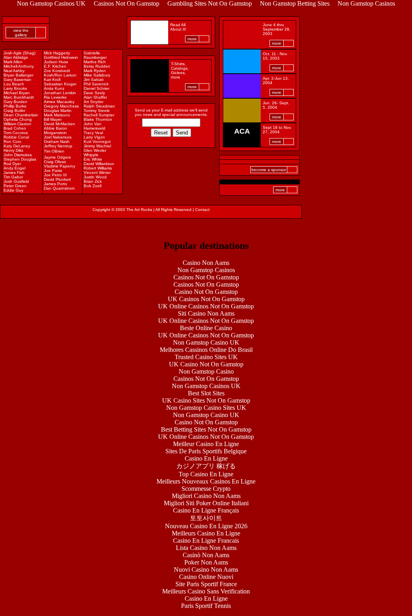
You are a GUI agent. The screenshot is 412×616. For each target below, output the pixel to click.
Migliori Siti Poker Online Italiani (206, 503)
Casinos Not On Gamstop (206, 277)
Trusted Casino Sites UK (206, 356)
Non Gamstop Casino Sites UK (206, 407)
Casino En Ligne (206, 458)
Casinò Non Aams (206, 555)
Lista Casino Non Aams (206, 547)
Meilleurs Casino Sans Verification (206, 591)
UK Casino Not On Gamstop (206, 364)
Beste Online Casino (206, 328)
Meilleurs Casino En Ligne (206, 533)
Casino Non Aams (206, 262)
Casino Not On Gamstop (206, 291)
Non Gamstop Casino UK (206, 342)
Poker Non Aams (206, 562)
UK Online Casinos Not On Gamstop (206, 306)
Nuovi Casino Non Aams (206, 569)
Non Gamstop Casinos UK (206, 385)
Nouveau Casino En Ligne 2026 (206, 526)
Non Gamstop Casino (206, 371)
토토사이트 (206, 518)
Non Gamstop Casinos (206, 270)
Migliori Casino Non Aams (206, 495)
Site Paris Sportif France (206, 584)
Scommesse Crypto (206, 488)
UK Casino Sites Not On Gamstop (206, 400)
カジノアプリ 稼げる (206, 466)
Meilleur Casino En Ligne (206, 443)
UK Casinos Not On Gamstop (206, 299)
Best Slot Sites (206, 393)
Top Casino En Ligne (206, 474)
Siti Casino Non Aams (206, 313)
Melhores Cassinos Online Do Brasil (206, 349)
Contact (202, 209)
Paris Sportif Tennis (206, 605)
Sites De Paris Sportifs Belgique (206, 451)
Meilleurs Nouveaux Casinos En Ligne (206, 481)
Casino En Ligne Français (206, 510)
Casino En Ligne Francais (206, 540)
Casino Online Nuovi (206, 576)
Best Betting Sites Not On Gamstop (206, 429)
